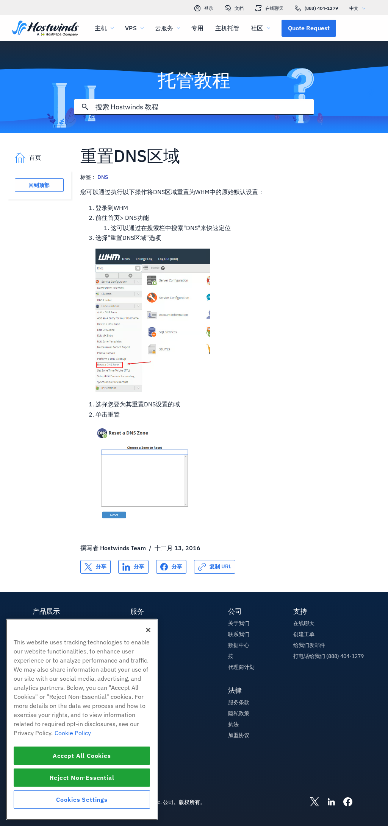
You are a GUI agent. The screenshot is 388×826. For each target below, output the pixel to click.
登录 (208, 8)
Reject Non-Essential (82, 777)
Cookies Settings (82, 799)
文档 (239, 8)
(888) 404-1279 (321, 8)
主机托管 (227, 28)
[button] (309, 28)
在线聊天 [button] (303, 623)
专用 (197, 28)
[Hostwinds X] (310, 802)
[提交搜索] (84, 106)
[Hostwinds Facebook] (344, 802)
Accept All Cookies (82, 755)
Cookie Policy (73, 733)
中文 (353, 8)
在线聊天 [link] (274, 8)
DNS (102, 177)
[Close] (148, 630)
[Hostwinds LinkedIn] (327, 802)
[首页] (45, 29)
